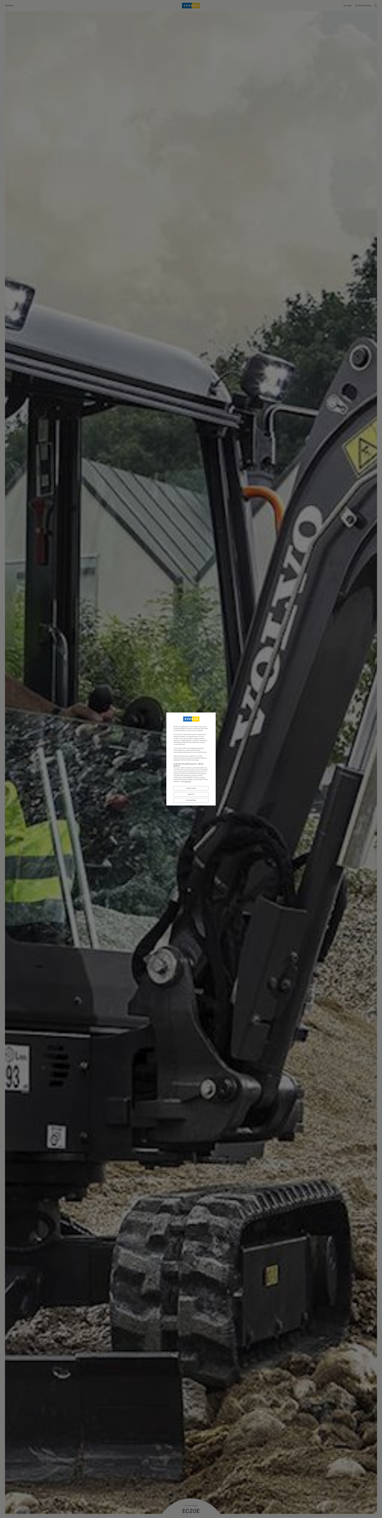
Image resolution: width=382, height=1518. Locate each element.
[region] (191, 759)
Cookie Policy (187, 781)
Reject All (191, 794)
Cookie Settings (191, 800)
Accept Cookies (191, 788)
